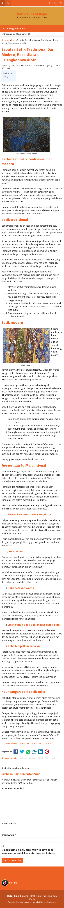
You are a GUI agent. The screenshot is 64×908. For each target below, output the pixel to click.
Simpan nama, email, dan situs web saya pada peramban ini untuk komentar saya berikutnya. (28, 851)
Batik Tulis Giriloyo (32, 14)
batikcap (14, 743)
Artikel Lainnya (27, 758)
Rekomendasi (47, 758)
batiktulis (48, 743)
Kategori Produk (16, 28)
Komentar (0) (9, 758)
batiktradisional (37, 743)
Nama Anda (8, 823)
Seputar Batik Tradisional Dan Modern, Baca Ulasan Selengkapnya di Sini (28, 54)
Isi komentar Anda (12, 788)
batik (8, 743)
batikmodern (24, 743)
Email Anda (8, 834)
